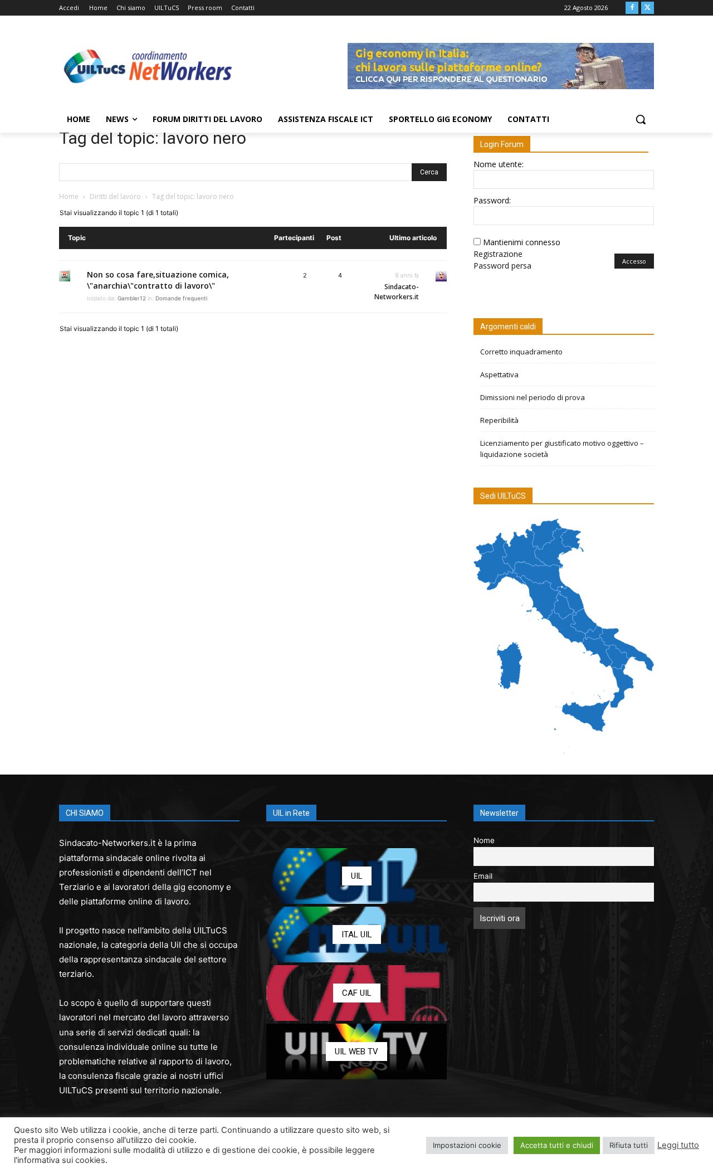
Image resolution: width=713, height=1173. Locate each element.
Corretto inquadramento (521, 352)
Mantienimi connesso (521, 242)
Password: (492, 200)
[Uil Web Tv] (356, 1051)
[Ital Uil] (356, 934)
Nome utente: (498, 164)
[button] (640, 119)
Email (482, 876)
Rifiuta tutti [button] (628, 1145)
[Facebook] (632, 8)
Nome (484, 840)
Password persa (502, 265)
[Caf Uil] (356, 993)
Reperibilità (499, 420)
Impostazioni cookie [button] (467, 1145)
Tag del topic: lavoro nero (152, 138)
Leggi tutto (678, 1145)
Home (69, 196)
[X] (647, 8)
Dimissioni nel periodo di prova (532, 397)
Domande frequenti (181, 298)
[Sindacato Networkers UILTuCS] (148, 66)
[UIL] (356, 876)
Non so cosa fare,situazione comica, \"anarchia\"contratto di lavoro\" (158, 280)
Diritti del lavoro (115, 196)
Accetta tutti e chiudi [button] (556, 1145)
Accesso (634, 261)
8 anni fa (407, 275)
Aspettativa (499, 374)
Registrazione (497, 254)
